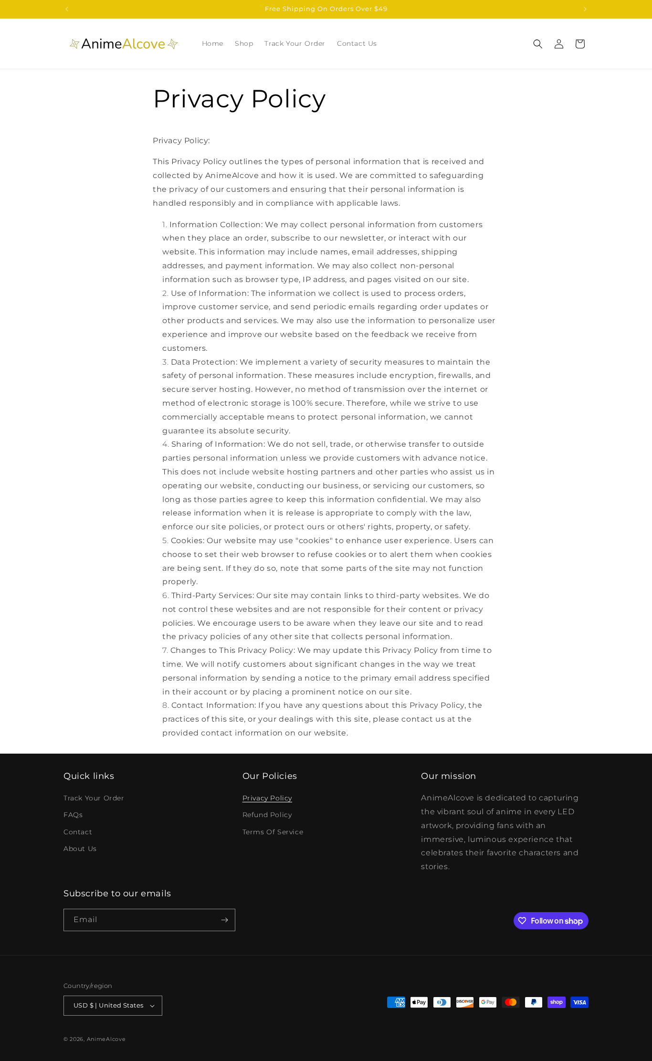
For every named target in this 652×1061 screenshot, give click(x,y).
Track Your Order (94, 798)
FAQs (73, 814)
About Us (80, 848)
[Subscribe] (224, 920)
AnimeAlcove (106, 1039)
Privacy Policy (267, 798)
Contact (77, 832)
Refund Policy (267, 814)
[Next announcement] (585, 9)
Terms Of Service (273, 832)
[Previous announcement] (66, 9)
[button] (537, 43)
